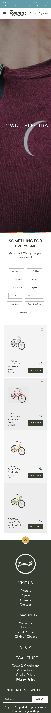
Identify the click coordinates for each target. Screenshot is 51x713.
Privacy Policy (25, 679)
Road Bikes (14, 304)
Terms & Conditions (25, 665)
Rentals (25, 590)
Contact (25, 604)
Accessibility (25, 670)
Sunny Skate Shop (34, 304)
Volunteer (25, 622)
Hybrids (35, 287)
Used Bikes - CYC (25, 312)
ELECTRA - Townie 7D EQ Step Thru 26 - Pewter (14, 365)
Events (25, 627)
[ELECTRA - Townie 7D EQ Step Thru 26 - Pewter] (25, 342)
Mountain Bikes (33, 295)
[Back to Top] (25, 540)
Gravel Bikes (18, 287)
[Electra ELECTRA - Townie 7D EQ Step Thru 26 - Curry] (25, 395)
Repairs (25, 595)
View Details (35, 370)
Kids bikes (15, 295)
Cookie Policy (25, 674)
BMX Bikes (34, 271)
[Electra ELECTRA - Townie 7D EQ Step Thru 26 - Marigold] (25, 448)
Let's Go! (40, 698)
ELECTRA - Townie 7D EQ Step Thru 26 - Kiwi (16, 522)
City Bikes (18, 279)
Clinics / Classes (25, 636)
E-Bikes (34, 279)
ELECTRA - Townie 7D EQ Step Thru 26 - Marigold (14, 470)
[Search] (30, 13)
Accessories (16, 271)
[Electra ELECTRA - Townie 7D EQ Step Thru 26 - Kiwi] (25, 501)
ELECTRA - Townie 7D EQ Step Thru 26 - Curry (14, 418)
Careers (25, 600)
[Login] (35, 14)
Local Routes (25, 632)
